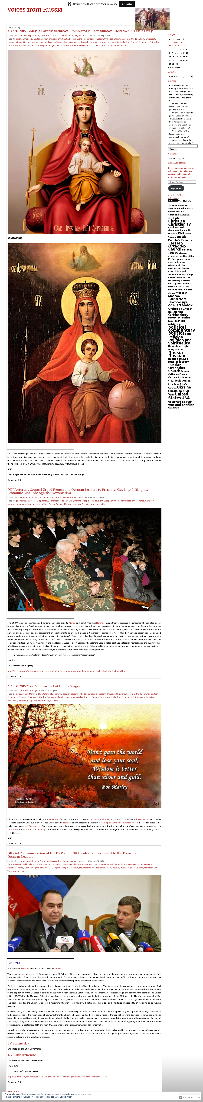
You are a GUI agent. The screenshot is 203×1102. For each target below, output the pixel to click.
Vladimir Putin (183, 401)
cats (177, 218)
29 (175, 64)
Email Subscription (177, 163)
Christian (23, 35)
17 (181, 57)
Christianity (28, 39)
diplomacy (34, 497)
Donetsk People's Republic (86, 501)
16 (178, 57)
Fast (142, 39)
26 (187, 60)
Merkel (72, 623)
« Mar (171, 67)
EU (41, 497)
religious (78, 35)
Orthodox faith (47, 35)
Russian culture (94, 45)
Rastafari (66, 823)
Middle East (183, 287)
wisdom (54, 701)
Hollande (100, 623)
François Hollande (128, 501)
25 (184, 60)
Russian (86, 35)
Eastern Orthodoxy (130, 39)
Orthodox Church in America (180, 310)
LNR (50, 868)
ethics (191, 256)
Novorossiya (13, 504)
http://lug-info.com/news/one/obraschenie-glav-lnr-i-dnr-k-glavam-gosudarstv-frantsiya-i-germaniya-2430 (57, 1077)
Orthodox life (25, 690)
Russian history (178, 361)
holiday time (37, 42)
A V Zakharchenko (22, 1055)
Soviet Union (182, 380)
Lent (109, 42)
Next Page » (13, 1091)
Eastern (27, 829)
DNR (71, 501)
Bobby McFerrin (141, 819)
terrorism (172, 388)
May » (177, 67)
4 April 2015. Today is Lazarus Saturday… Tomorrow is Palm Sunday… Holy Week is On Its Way (80, 31)
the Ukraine (63, 497)
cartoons (173, 214)
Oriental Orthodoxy (140, 42)
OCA (171, 305)
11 (184, 53)
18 (184, 57)
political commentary (30, 504)
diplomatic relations (58, 501)
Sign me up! (176, 188)
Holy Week (83, 42)
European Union (111, 501)
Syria (170, 384)
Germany (149, 501)
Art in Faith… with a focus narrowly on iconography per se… (179, 134)
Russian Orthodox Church (114, 45)
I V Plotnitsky (18, 1043)
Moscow (181, 292)
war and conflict (77, 497)
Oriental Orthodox (120, 42)
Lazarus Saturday (98, 42)
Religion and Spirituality (60, 45)
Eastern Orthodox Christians (82, 39)
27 (170, 64)
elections (183, 253)
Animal (180, 208)
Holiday (26, 42)
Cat (181, 215)
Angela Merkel (19, 501)
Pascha (35, 45)
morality (172, 289)
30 (178, 64)
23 (178, 60)
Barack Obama (176, 211)
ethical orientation (177, 256)
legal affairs (183, 281)
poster (188, 334)
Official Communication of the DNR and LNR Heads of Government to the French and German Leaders (74, 854)
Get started (127, 4)
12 (187, 53)
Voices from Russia (34, 9)
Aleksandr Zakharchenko (24, 864)
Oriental (40, 829)
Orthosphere (139, 697)
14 (173, 57)
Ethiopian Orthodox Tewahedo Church (45, 697)
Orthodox (154, 42)
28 (173, 64)
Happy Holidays (15, 42)
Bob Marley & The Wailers (37, 694)
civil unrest (24, 497)
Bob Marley (18, 694)
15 (175, 57)
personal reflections (64, 35)
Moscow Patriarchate (177, 297)
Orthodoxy (13, 45)
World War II (173, 408)
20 (170, 60)
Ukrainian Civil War (81, 504)
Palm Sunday (25, 45)
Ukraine (67, 504)
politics (46, 497)
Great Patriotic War (176, 262)
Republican (175, 346)
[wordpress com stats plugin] (173, 201)
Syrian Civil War (180, 384)
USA (185, 397)
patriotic (180, 320)
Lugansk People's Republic (66, 868)
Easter (37, 39)
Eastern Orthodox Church (108, 39)
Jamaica (68, 697)
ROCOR (179, 349)
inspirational (33, 35)
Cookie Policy (66, 1097)
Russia (75, 45)
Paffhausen (174, 318)
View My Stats (184, 201)
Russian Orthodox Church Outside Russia (178, 374)
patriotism (174, 324)
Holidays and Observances (65, 42)
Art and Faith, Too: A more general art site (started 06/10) (179, 107)
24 (181, 60)
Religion (43, 45)
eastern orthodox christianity (54, 39)
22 (175, 60)
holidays (48, 42)
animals (189, 208)
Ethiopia (22, 697)
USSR (171, 401)
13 (170, 57)
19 (187, 57)
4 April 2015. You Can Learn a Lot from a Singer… (45, 686)
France (141, 501)
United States (178, 396)
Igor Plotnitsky (40, 868)
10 (181, 53)
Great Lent (150, 39)
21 (173, 60)
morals (181, 289)
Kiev (179, 278)
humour (172, 277)
